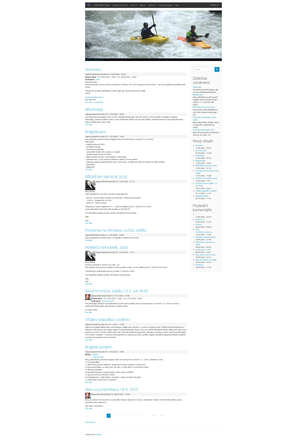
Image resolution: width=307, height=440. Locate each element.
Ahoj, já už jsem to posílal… (206, 259)
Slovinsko (199, 145)
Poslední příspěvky (165, 5)
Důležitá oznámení (118, 6)
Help (176, 5)
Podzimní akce (98, 357)
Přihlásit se (214, 5)
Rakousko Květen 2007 (94, 59)
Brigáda (95, 354)
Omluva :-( (199, 219)
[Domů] (90, 5)
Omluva (198, 224)
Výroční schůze (108, 301)
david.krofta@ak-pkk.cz (94, 97)
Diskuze (142, 5)
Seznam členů (201, 150)
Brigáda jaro (198, 94)
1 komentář (98, 102)
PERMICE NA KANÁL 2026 (203, 130)
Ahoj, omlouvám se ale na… (204, 230)
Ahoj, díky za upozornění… (206, 254)
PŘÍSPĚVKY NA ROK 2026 (203, 107)
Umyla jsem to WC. (203, 249)
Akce (132, 6)
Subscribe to (90, 422)
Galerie (150, 6)
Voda (98, 79)
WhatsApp (197, 87)
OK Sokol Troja (101, 5)
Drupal (98, 434)
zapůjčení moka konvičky (205, 237)
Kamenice (199, 264)
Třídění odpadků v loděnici (206, 191)
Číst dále (88, 102)
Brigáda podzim (201, 196)
